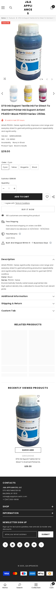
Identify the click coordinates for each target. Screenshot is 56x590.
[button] (47, 79)
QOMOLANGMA (15, 136)
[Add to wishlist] (47, 196)
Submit (46, 534)
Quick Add (28, 450)
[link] (14, 370)
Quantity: (5, 183)
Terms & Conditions (22, 203)
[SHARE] (53, 197)
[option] (28, 51)
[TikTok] (26, 544)
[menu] (3, 7)
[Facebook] (5, 544)
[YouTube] (34, 544)
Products (12, 18)
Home (3, 18)
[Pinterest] (19, 544)
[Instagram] (12, 544)
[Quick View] (38, 401)
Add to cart (21, 196)
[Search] (10, 7)
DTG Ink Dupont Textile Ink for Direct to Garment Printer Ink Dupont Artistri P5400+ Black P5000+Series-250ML (28, 461)
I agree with (10, 203)
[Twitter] (41, 544)
